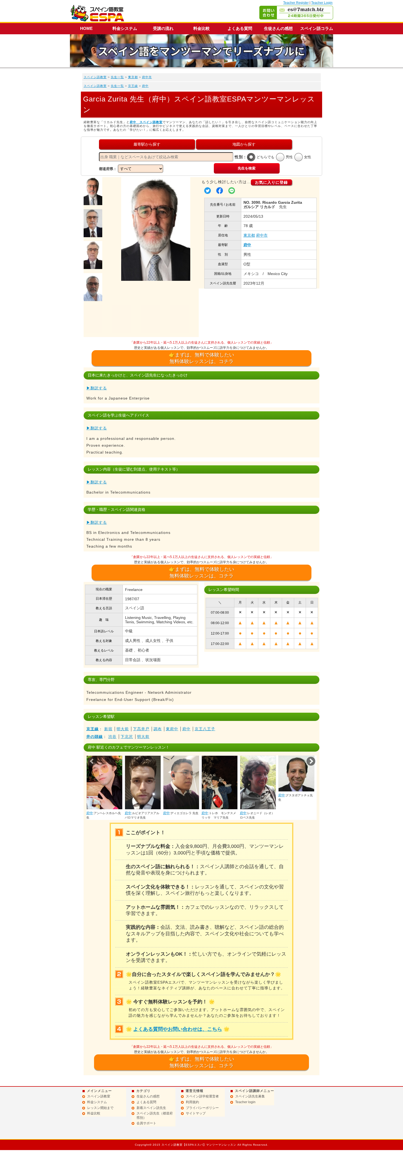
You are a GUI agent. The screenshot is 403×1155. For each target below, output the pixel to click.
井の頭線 (94, 736)
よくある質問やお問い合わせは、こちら (177, 1029)
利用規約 (192, 1102)
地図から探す (244, 144)
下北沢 (127, 736)
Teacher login (245, 1102)
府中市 (147, 77)
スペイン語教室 (95, 77)
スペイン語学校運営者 (202, 1096)
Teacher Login (322, 3)
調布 (158, 729)
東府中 (172, 729)
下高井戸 (141, 729)
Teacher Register (296, 3)
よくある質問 (240, 28)
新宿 (108, 729)
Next (310, 761)
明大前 (123, 729)
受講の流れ (163, 28)
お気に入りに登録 (271, 182)
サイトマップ (196, 1113)
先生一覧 (117, 77)
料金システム (124, 28)
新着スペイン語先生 (151, 1108)
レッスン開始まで (100, 1108)
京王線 (133, 85)
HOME (86, 28)
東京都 (133, 77)
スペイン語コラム (316, 28)
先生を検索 (247, 168)
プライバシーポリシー (202, 1108)
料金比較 (201, 28)
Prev (92, 761)
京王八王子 (205, 729)
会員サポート (146, 1123)
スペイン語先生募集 (250, 1096)
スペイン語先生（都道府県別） (155, 1115)
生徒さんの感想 (278, 28)
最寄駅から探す (147, 144)
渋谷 (112, 736)
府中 (145, 85)
